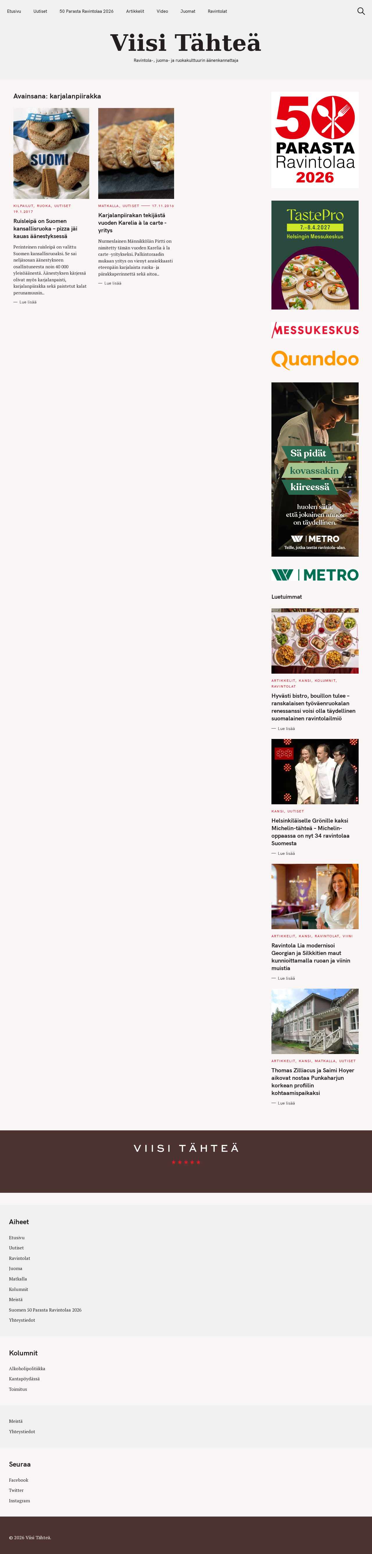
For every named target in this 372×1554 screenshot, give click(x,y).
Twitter (16, 1490)
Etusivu (14, 11)
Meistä (16, 1299)
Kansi (305, 680)
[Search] (359, 11)
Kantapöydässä (24, 1379)
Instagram (19, 1500)
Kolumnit (325, 680)
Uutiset (40, 11)
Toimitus (18, 1389)
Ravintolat (217, 11)
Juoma (15, 1268)
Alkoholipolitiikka (27, 1368)
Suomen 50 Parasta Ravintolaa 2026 (45, 1310)
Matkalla (108, 206)
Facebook (18, 1480)
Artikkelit (135, 11)
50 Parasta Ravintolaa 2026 (87, 11)
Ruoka (44, 206)
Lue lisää (28, 302)
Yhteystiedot (22, 1320)
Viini (348, 936)
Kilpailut (23, 206)
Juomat (187, 11)
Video (162, 11)
